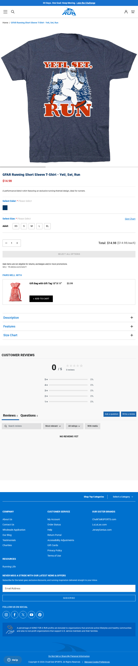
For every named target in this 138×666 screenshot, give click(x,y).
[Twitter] (23, 614)
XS (15, 226)
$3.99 (70, 283)
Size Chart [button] (130, 218)
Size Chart (10, 335)
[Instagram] (6, 614)
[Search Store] (13, 12)
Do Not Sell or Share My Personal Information (69, 656)
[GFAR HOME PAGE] (69, 12)
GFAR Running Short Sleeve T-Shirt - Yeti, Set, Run (41, 175)
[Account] (126, 12)
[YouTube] (31, 614)
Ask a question (111, 414)
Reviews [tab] (10, 415)
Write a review (128, 414)
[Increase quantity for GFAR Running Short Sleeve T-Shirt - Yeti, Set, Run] (17, 243)
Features (9, 326)
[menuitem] (126, 12)
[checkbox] (92, 426)
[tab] (29, 416)
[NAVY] (5, 207)
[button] (5, 12)
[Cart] (133, 12)
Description (11, 317)
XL (47, 226)
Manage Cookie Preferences (97, 662)
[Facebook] (14, 614)
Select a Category (121, 496)
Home (5, 22)
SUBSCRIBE (69, 598)
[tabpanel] (69, 448)
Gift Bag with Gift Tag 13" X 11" (45, 283)
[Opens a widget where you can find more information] (12, 660)
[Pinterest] (40, 614)
